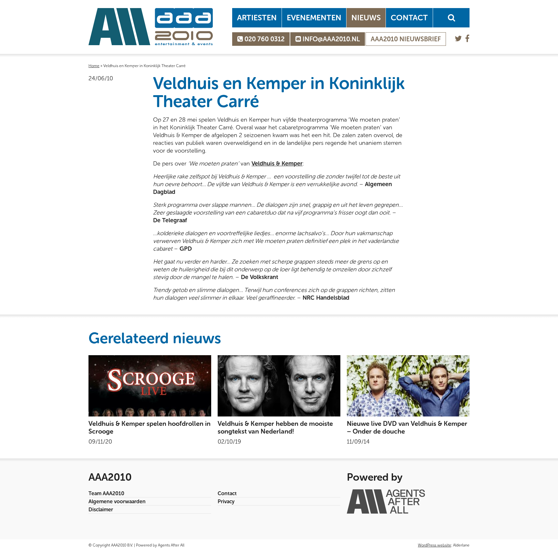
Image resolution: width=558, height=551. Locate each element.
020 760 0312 (263, 39)
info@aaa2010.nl (330, 39)
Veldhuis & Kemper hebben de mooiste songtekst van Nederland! (275, 427)
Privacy (226, 501)
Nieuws (366, 17)
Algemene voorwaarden (117, 501)
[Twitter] (458, 39)
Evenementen (314, 17)
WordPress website (434, 545)
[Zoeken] (451, 17)
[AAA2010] (150, 26)
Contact (409, 17)
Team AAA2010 (106, 493)
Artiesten (257, 17)
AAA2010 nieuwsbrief (406, 39)
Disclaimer (100, 509)
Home (93, 66)
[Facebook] (467, 39)
